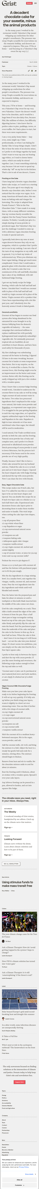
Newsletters (5, 1144)
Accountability (6, 1103)
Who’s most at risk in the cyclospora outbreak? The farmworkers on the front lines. (18, 1047)
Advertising (5, 1152)
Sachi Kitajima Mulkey (8, 1030)
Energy (4, 1095)
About (4, 1120)
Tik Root (8, 941)
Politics (4, 1098)
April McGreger (6, 57)
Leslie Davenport (7, 955)
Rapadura (6, 407)
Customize (18, 1185)
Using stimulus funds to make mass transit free (17, 883)
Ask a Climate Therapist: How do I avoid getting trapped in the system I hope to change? (18, 950)
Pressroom (5, 1133)
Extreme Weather (7, 1105)
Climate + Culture (32, 66)
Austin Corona (9, 1019)
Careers (4, 1127)
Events (4, 1147)
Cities (13, 890)
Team (3, 1122)
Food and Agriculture (8, 1108)
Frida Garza (5, 1053)
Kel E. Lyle (5, 1039)
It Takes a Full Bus (9, 1036)
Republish (5, 1155)
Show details (29, 1174)
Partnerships (6, 1130)
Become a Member (7, 1150)
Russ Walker (5, 890)
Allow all (19, 1180)
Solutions (5, 1100)
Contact (4, 1125)
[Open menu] (35, 3)
